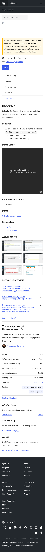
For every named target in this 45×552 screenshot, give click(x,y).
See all (40, 414)
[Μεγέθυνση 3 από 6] (19, 255)
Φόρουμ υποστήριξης (11, 431)
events (31, 392)
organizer (39, 392)
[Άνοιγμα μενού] (41, 3)
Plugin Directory (8, 10)
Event (40, 387)
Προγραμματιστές (9, 490)
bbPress (5, 509)
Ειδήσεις (5, 468)
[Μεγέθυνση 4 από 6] (40, 255)
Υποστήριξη (9, 98)
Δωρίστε (27, 490)
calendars (33, 387)
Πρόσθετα (28, 471)
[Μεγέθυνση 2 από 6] (40, 243)
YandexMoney (11, 230)
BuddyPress (7, 512)
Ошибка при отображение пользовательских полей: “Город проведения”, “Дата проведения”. (16, 288)
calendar (25, 387)
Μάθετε (5, 482)
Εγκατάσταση (10, 87)
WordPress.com (8, 501)
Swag (27, 494)
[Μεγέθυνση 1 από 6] (19, 243)
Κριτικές (7, 81)
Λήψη (6, 67)
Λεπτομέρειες (10, 76)
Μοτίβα (27, 475)
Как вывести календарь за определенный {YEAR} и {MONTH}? (17, 298)
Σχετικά (5, 464)
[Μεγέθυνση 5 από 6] (19, 268)
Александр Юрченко (14, 62)
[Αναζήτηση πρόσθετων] (25, 17)
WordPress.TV (8, 494)
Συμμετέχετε (29, 482)
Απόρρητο (6, 475)
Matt (4, 505)
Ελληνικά (11, 522)
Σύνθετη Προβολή (9, 398)
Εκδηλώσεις (29, 486)
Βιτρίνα (26, 464)
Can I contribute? (9, 318)
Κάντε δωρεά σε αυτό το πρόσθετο (16, 450)
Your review (7, 414)
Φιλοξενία (6, 471)
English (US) (38, 382)
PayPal (8, 227)
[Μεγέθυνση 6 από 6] (40, 268)
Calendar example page (11, 216)
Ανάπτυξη (8, 93)
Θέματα (27, 468)
